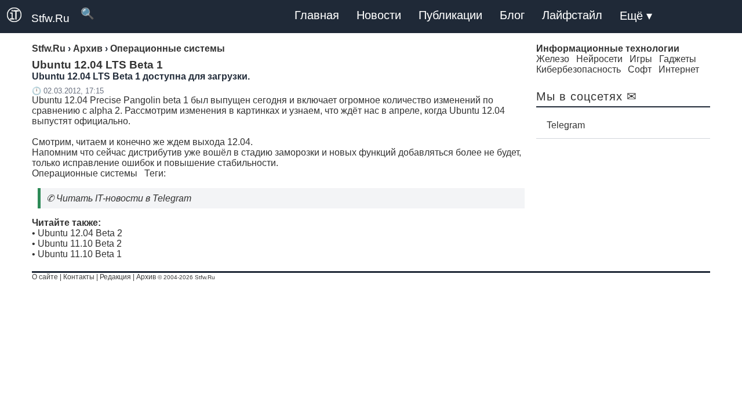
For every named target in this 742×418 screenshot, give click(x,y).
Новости (379, 15)
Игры (641, 59)
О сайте (45, 277)
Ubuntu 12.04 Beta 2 (80, 233)
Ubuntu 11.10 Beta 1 (80, 254)
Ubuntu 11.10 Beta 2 (80, 243)
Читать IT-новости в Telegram (123, 198)
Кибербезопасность (578, 69)
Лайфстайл (572, 15)
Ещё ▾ (636, 15)
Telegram (566, 125)
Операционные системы (84, 173)
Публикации (450, 15)
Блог (512, 15)
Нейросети (599, 59)
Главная (316, 15)
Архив (146, 277)
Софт (640, 69)
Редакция (115, 277)
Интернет (679, 69)
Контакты (78, 277)
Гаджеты (677, 59)
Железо (552, 59)
